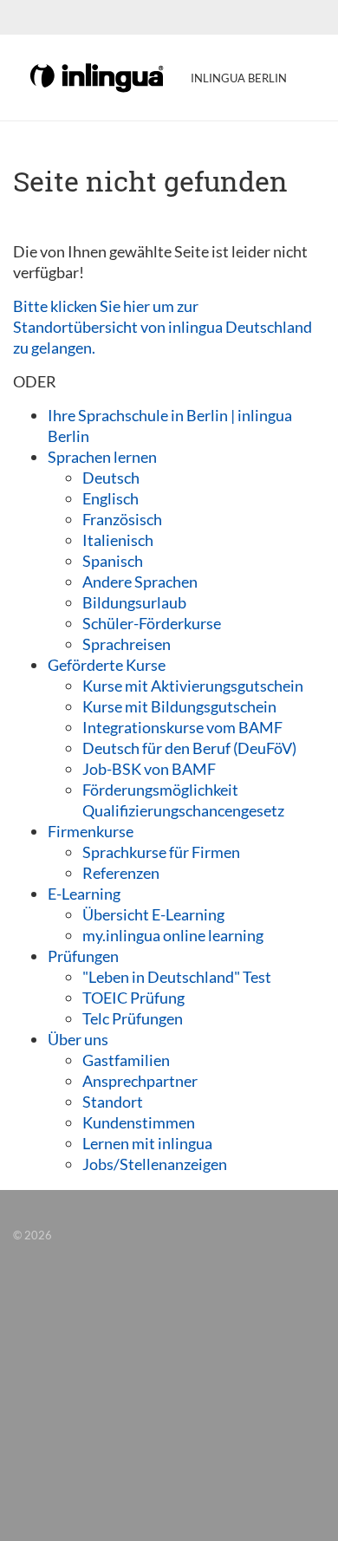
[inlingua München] (98, 76)
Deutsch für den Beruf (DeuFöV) (189, 747)
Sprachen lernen (102, 456)
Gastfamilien (126, 1060)
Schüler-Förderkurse (151, 623)
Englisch (110, 498)
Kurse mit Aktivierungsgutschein (192, 685)
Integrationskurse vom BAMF (182, 727)
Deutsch (111, 477)
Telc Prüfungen (132, 1018)
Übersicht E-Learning (153, 914)
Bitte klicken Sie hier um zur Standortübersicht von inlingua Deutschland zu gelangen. (162, 326)
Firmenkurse (90, 831)
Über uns (78, 1039)
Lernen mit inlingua (147, 1143)
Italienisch (117, 539)
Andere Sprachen (140, 581)
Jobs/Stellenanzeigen (154, 1164)
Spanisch (112, 560)
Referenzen (120, 872)
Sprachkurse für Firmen (161, 852)
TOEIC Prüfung (133, 997)
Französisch (122, 519)
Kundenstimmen (138, 1122)
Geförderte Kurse (107, 664)
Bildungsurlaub (134, 602)
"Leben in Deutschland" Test (176, 976)
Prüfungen (83, 956)
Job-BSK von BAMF (149, 768)
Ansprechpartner (140, 1080)
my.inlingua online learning (172, 935)
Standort (112, 1101)
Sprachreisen (126, 643)
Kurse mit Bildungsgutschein (179, 706)
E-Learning (84, 893)
